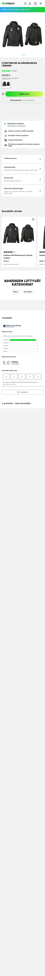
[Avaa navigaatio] (40, 3)
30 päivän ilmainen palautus (18, 135)
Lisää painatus (22, 100)
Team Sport (28, 292)
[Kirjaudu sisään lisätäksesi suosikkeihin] (3, 94)
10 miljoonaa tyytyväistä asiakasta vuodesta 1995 (24, 145)
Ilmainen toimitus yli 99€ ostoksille (21, 131)
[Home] (8, 3)
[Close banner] (43, 9)
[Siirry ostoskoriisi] (35, 3)
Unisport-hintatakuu (15, 140)
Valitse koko (24, 94)
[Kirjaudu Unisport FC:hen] (30, 3)
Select (15, 292)
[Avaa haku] (25, 3)
